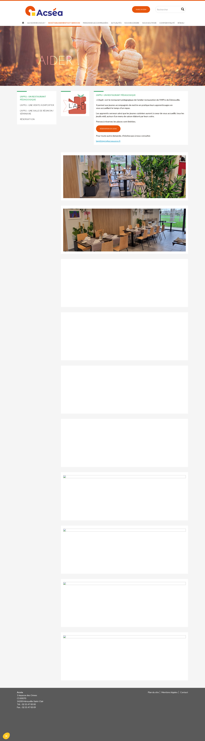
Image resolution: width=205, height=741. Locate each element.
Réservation (27, 119)
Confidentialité (167, 23)
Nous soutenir (149, 23)
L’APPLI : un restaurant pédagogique (33, 98)
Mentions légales (169, 692)
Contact (184, 692)
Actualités (116, 23)
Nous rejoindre (131, 23)
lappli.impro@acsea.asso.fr (108, 141)
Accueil (23, 23)
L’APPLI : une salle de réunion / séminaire (37, 112)
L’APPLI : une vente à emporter (37, 105)
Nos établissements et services (64, 23)
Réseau (181, 23)
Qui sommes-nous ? (36, 23)
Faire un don (141, 9)
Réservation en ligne (108, 129)
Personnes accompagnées (95, 23)
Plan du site (153, 692)
